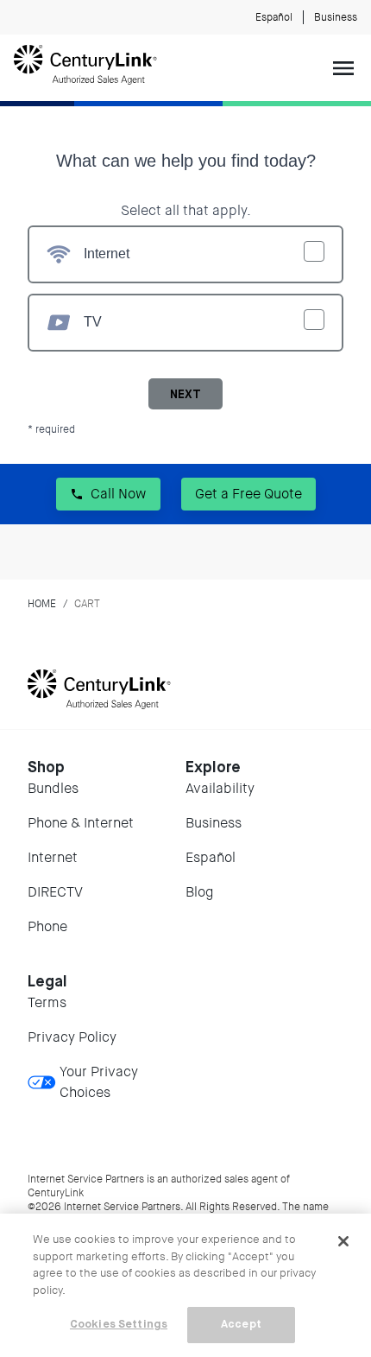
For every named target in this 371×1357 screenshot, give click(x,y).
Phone (47, 926)
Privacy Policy (72, 1037)
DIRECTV (55, 892)
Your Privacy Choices (99, 1081)
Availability (220, 788)
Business (335, 17)
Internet (53, 857)
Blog (199, 892)
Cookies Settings (118, 1324)
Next (185, 395)
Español (273, 17)
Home (42, 604)
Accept (241, 1324)
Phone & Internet (81, 823)
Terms (47, 1002)
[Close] (343, 1241)
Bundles (53, 788)
